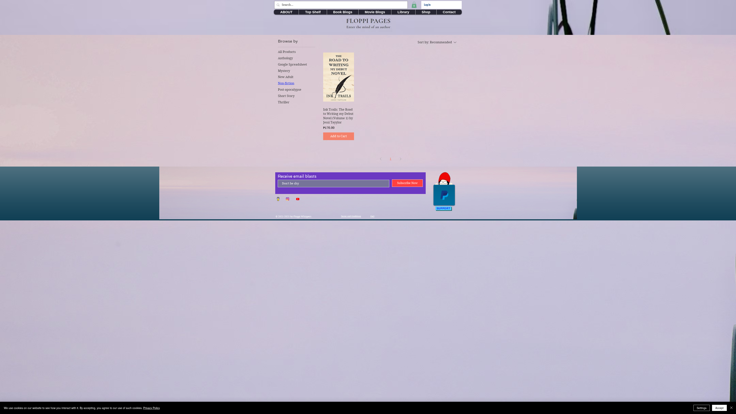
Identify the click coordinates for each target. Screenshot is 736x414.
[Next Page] (400, 159)
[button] (414, 5)
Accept (719, 408)
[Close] (731, 408)
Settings (701, 408)
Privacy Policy (151, 408)
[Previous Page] (380, 159)
